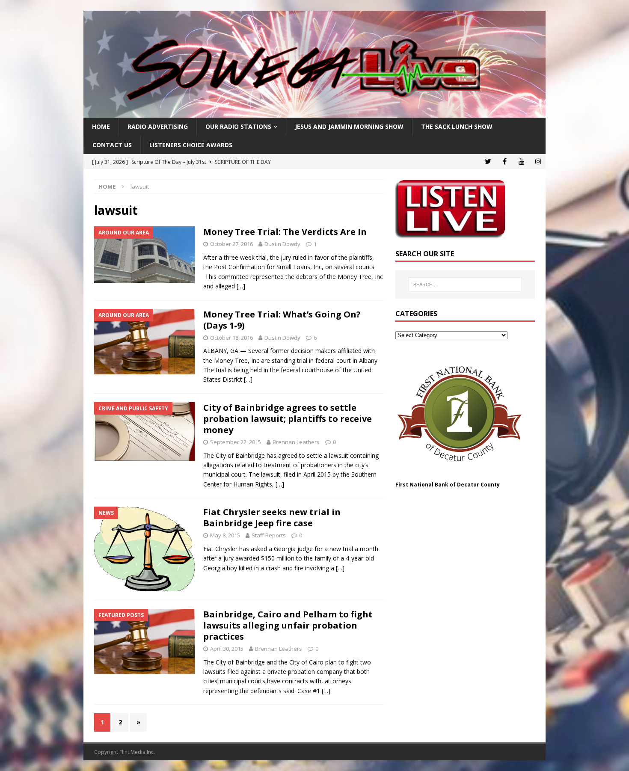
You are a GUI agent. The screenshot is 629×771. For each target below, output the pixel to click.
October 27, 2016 (231, 244)
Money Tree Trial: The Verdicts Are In (285, 231)
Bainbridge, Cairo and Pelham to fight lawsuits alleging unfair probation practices (288, 625)
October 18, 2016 (231, 337)
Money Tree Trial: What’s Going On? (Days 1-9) (282, 319)
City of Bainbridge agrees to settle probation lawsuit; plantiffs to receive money (287, 419)
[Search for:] (465, 284)
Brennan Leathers (296, 442)
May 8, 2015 (225, 535)
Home (101, 126)
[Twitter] (488, 161)
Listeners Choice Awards (190, 145)
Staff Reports (269, 535)
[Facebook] (504, 161)
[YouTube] (521, 161)
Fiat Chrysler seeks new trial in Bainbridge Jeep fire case (272, 517)
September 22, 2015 (235, 442)
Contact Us (112, 145)
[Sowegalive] (314, 113)
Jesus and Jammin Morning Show (349, 126)
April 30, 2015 (226, 648)
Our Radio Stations (238, 126)
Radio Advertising (158, 126)
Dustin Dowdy (282, 244)
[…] (241, 286)
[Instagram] (538, 161)
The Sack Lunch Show (457, 126)
